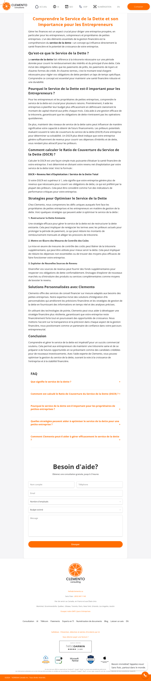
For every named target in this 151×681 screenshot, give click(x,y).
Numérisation (104, 6)
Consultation (28, 621)
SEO (71, 6)
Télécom (44, 621)
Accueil (43, 6)
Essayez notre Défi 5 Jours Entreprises (75, 611)
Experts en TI (68, 621)
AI (58, 6)
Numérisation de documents (89, 621)
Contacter (138, 6)
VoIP (85, 6)
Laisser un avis (117, 621)
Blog (106, 621)
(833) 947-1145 (80, 596)
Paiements (55, 621)
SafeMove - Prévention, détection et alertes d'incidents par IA (75, 632)
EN (118, 6)
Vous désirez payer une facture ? (75, 637)
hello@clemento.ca (75, 591)
